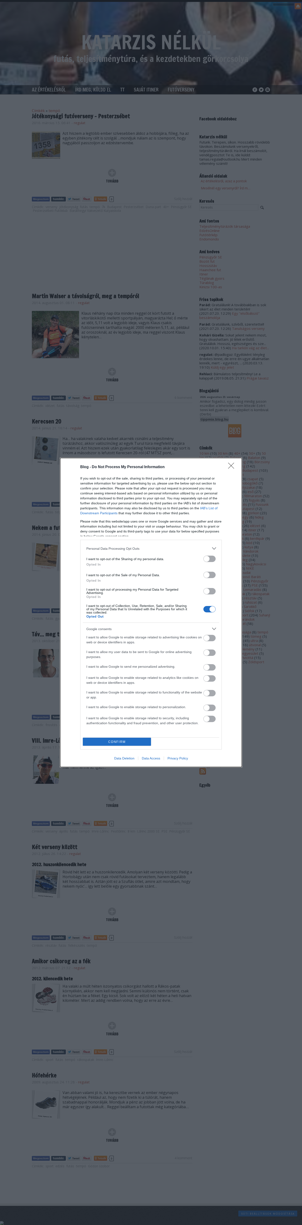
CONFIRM (117, 742)
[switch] (209, 559)
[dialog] (151, 612)
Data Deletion (124, 758)
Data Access (151, 758)
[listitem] (151, 548)
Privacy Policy (178, 758)
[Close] (232, 467)
